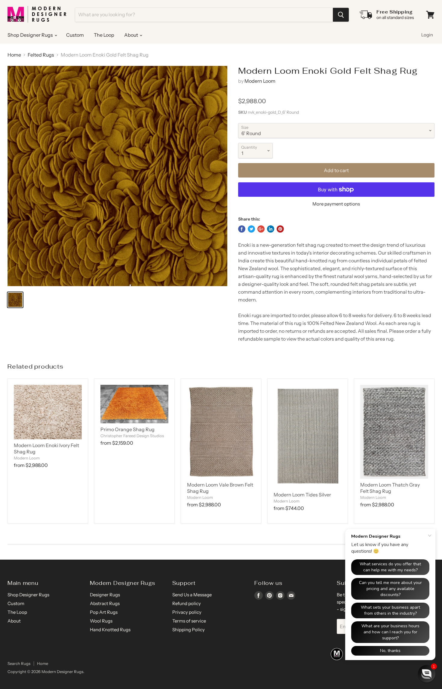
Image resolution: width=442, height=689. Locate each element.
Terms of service (189, 621)
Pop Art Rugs (104, 612)
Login (427, 35)
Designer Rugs (105, 595)
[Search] (341, 15)
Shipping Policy (188, 629)
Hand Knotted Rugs (110, 629)
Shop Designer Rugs (31, 35)
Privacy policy (186, 612)
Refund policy (186, 603)
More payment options (336, 203)
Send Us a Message (192, 595)
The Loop (104, 35)
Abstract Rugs (105, 603)
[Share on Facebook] (241, 229)
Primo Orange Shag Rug (127, 429)
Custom (75, 35)
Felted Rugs (41, 54)
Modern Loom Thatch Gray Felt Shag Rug (390, 488)
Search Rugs (19, 663)
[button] (426, 673)
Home (14, 54)
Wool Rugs (101, 621)
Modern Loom (259, 81)
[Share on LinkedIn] (270, 229)
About (131, 35)
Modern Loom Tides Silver (302, 495)
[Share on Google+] (261, 229)
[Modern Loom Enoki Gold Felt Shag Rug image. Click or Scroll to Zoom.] (117, 176)
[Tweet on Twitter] (251, 229)
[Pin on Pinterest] (280, 229)
